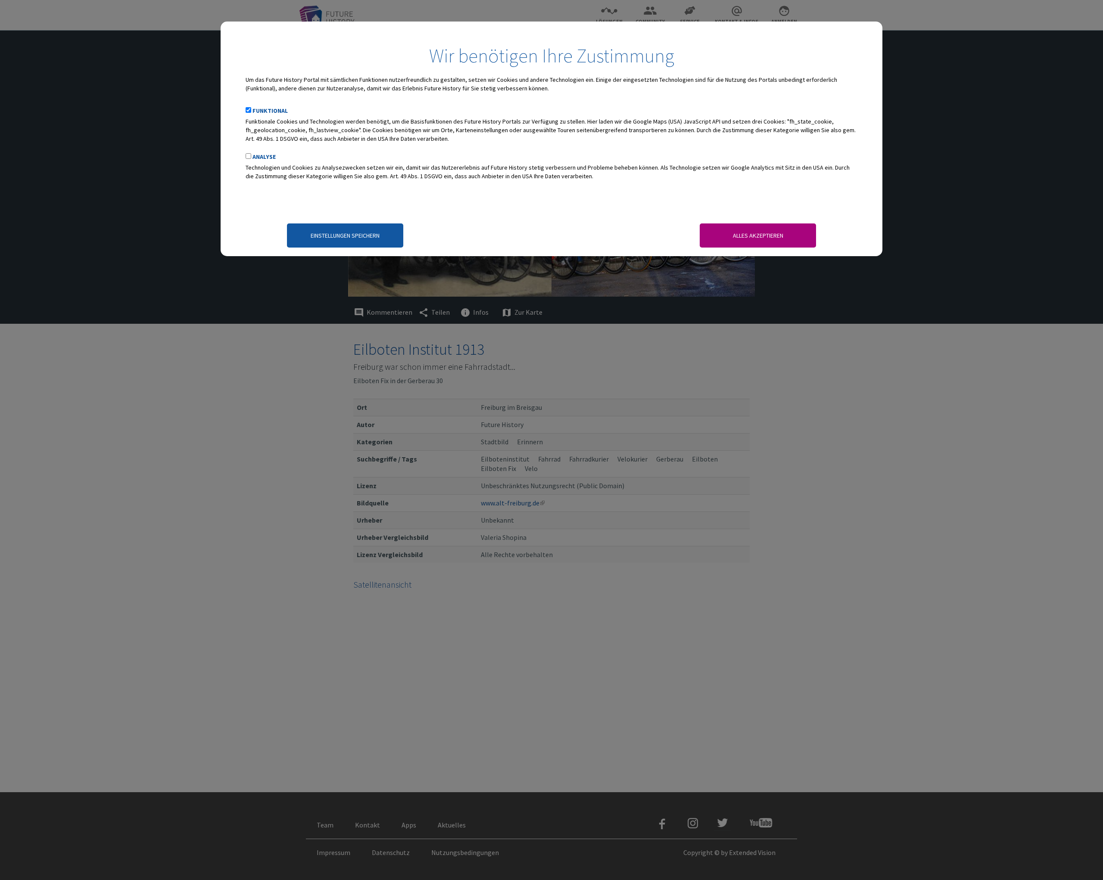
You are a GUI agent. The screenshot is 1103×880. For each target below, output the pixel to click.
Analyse (264, 157)
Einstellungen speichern (345, 235)
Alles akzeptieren (758, 235)
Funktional (270, 111)
